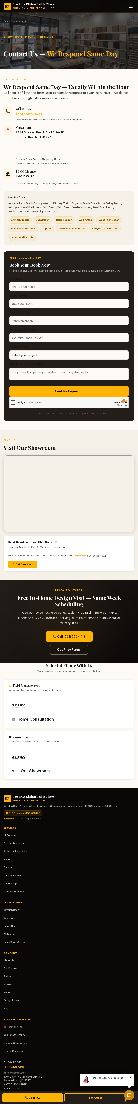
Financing (9, 992)
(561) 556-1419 (29, 114)
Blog (6, 1008)
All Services (10, 835)
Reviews (8, 984)
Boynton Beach (12, 909)
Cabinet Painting (13, 875)
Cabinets (9, 867)
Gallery (8, 976)
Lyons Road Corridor (15, 942)
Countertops (11, 883)
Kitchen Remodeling (15, 843)
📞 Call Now (32, 1098)
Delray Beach (11, 926)
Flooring (8, 859)
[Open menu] (130, 6)
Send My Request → (69, 391)
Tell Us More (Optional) (26, 364)
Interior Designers (14, 1051)
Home (7, 21)
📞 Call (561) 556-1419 (69, 636)
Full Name (16, 279)
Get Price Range (69, 649)
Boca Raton (10, 918)
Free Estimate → (13, 1088)
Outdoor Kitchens (14, 891)
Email (21, 313)
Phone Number (19, 296)
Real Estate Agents (14, 1034)
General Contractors (15, 1042)
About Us (9, 960)
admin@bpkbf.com (15, 1072)
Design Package (13, 1000)
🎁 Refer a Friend (13, 1026)
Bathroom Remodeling (16, 851)
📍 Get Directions (22, 564)
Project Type (19, 347)
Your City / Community (25, 330)
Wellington (9, 933)
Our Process (10, 968)
